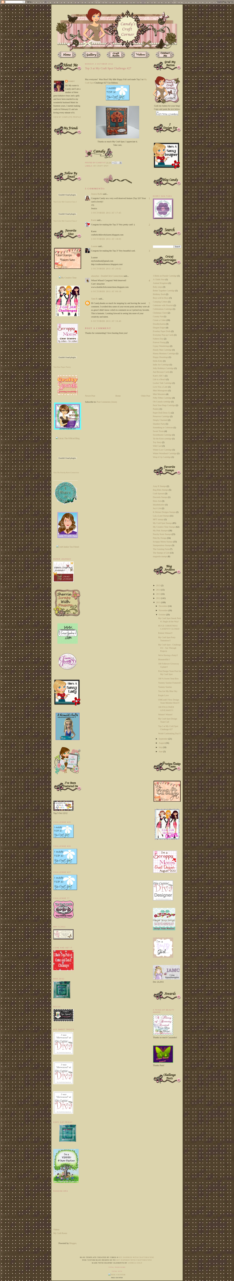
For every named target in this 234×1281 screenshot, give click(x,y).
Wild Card (157, 446)
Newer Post (90, 396)
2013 (158, 594)
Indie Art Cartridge (161, 364)
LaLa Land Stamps (161, 516)
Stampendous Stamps (162, 545)
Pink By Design (160, 538)
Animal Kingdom (160, 283)
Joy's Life (157, 508)
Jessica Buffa (96, 194)
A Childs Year (159, 279)
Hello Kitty (157, 361)
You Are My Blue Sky (167, 691)
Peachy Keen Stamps (162, 534)
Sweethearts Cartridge (162, 435)
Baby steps (157, 287)
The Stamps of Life (161, 553)
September (163, 739)
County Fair (158, 316)
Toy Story (157, 442)
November (163, 610)
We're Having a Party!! (168, 655)
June (161, 751)
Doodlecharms (159, 324)
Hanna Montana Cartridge (164, 353)
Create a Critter (159, 320)
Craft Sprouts (158, 493)
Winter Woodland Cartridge (164, 453)
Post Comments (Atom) (107, 402)
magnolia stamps (160, 556)
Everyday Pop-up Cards (163, 335)
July (161, 747)
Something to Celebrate (163, 427)
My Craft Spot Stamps (162, 523)
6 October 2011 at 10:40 (106, 321)
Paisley (156, 409)
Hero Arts (157, 501)
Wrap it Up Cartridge (162, 457)
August (162, 743)
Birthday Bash (159, 294)
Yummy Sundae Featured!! (169, 683)
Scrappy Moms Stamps (163, 542)
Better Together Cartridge (164, 290)
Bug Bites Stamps (160, 490)
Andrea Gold (135, 1263)
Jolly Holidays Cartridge (163, 368)
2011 (158, 602)
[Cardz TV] (67, 537)
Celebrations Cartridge (162, 309)
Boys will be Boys (161, 298)
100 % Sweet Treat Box (168, 678)
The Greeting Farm (161, 549)
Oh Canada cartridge (162, 401)
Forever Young (159, 342)
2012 (158, 598)
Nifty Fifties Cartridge (162, 398)
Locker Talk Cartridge (162, 383)
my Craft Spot (101, 166)
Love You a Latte (160, 387)
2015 (158, 585)
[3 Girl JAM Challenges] (68, 315)
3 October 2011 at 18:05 (106, 239)
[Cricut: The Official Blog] (67, 438)
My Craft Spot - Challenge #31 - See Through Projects (169, 648)
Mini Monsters (159, 394)
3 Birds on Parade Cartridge (165, 276)
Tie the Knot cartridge (162, 438)
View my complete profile (67, 117)
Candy (71, 81)
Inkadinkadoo (159, 505)
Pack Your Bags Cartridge (164, 405)
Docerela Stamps (160, 497)
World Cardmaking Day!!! (169, 733)
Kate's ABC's (158, 376)
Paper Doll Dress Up (162, 413)
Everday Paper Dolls (162, 331)
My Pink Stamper (160, 530)
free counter (117, 1277)
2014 (158, 590)
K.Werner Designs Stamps (164, 512)
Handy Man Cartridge (162, 350)
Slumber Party (159, 424)
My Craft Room (60, 1233)
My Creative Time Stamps (164, 527)
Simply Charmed (160, 420)
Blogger (72, 1243)
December (163, 606)
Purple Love (163, 695)
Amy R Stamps (159, 486)
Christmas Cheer (160, 313)
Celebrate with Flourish (163, 305)
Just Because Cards (161, 372)
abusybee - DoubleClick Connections (107, 276)
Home (118, 396)
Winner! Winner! (165, 714)
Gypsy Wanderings (161, 346)
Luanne (94, 246)
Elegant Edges (159, 327)
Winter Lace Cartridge (162, 450)
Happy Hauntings (160, 357)
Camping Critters (160, 302)
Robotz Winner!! (165, 633)
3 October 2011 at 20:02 (106, 268)
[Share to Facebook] (120, 162)
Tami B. (94, 299)
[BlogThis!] (115, 162)
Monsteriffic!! (164, 659)
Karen (93, 220)
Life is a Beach (159, 379)
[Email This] (113, 162)
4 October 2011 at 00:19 (106, 291)
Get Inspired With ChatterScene (136, 1257)
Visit (65, 202)
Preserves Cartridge (161, 416)
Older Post (145, 396)
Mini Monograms (160, 390)
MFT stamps (158, 519)
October (162, 614)
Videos (56, 1229)
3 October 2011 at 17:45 (106, 213)
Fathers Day (158, 339)
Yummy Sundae (165, 687)
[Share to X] (118, 162)
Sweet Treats (158, 431)
